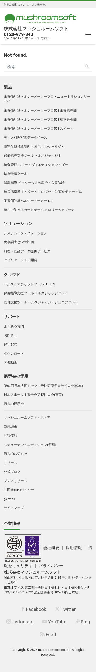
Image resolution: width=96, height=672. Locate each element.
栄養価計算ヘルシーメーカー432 (28, 201)
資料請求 (10, 427)
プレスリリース (15, 481)
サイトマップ (14, 508)
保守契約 (10, 344)
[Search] (87, 66)
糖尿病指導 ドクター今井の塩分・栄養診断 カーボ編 (43, 192)
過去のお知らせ (15, 454)
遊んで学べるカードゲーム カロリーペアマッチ (39, 210)
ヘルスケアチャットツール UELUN (29, 284)
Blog (85, 621)
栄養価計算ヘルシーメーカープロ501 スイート (38, 128)
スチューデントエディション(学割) (30, 445)
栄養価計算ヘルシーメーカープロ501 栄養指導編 (40, 110)
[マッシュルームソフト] (40, 17)
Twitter (68, 609)
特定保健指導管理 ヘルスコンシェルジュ (34, 147)
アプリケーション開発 (20, 260)
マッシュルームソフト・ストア (27, 417)
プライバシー (51, 565)
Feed (50, 634)
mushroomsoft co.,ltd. (54, 650)
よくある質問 (14, 326)
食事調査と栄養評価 (19, 242)
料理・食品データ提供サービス (27, 251)
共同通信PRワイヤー (19, 490)
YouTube (56, 621)
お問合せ (10, 335)
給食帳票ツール (15, 174)
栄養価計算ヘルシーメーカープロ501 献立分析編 (40, 119)
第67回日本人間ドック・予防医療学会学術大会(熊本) (43, 386)
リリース (10, 463)
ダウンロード (14, 353)
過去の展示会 (14, 404)
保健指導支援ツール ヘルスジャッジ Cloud (35, 293)
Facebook (35, 609)
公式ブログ (12, 472)
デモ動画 (10, 362)
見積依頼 (10, 435)
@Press (9, 499)
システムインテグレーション (25, 233)
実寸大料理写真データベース (25, 137)
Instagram (22, 621)
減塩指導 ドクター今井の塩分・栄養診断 (34, 183)
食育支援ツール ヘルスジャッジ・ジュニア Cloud (40, 302)
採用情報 (74, 547)
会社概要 (51, 547)
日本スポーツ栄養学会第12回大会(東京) (33, 395)
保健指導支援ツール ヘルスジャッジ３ (32, 155)
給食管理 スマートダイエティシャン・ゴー (36, 165)
